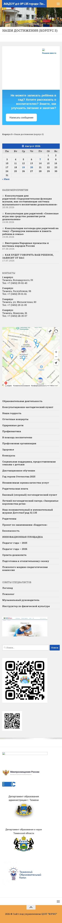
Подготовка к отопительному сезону (25, 561)
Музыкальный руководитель (20, 600)
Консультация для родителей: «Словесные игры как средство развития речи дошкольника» (30, 216)
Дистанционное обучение (18, 470)
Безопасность (11, 530)
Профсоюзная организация (19, 443)
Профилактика (11, 431)
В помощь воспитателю (17, 437)
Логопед (7, 587)
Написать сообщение (21, 117)
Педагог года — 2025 (14, 542)
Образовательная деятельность (22, 401)
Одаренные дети (12, 425)
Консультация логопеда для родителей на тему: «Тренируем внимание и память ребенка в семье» (30, 231)
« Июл (5, 179)
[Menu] (58, 3)
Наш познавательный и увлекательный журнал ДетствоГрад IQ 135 (27, 511)
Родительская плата (15, 488)
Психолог (8, 594)
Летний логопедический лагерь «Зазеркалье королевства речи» (30, 502)
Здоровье (8, 449)
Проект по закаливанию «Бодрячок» (24, 524)
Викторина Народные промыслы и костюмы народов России (25, 244)
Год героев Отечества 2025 (18, 476)
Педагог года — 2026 (14, 548)
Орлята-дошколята (14, 554)
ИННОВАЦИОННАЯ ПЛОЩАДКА (22, 536)
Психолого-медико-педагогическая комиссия (25, 568)
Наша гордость (11, 413)
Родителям (9, 518)
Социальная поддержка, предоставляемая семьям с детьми (29, 463)
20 (31, 167)
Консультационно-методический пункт (27, 407)
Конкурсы (8, 455)
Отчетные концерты (15, 419)
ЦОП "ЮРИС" (49, 913)
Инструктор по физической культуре (26, 606)
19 (23, 167)
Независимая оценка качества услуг (25, 482)
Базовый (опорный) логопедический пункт (29, 494)
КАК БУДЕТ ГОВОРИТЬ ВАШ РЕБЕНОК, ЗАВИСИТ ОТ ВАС (28, 256)
